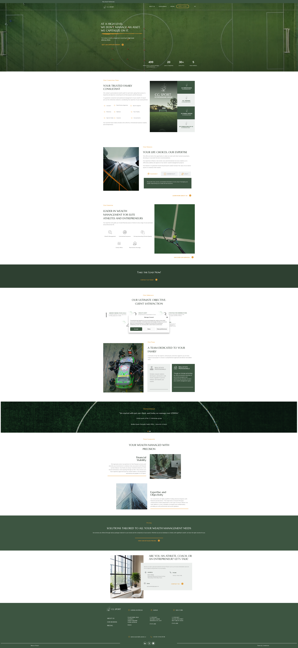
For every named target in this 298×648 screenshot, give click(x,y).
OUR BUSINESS (163, 6)
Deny (149, 329)
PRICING (172, 6)
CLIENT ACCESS (183, 6)
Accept (136, 329)
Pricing (110, 625)
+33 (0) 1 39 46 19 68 (159, 637)
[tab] (152, 174)
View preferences (162, 329)
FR (195, 6)
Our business (112, 622)
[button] (167, 317)
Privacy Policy (35, 645)
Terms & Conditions (263, 645)
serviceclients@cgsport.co (138, 637)
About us (110, 618)
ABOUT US (152, 6)
